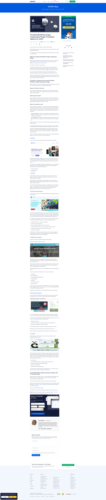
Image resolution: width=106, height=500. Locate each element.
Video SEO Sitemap (56, 486)
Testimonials (31, 480)
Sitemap (47, 496)
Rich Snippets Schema (44, 485)
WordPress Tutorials (73, 484)
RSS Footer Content (56, 482)
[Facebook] (65, 47)
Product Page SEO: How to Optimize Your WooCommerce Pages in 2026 (68, 56)
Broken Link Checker (43, 488)
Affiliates (31, 481)
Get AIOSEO (72, 1)
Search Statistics (43, 477)
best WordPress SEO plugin (38, 384)
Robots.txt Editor (43, 480)
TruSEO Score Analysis (44, 484)
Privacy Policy (38, 496)
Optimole (33, 138)
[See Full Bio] (42, 426)
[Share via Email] (39, 44)
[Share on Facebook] (31, 44)
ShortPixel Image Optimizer (37, 191)
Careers (31, 477)
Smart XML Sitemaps (56, 481)
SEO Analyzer (72, 485)
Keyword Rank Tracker (44, 476)
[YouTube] (72, 47)
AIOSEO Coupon (52, 496)
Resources (57, 1)
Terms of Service (32, 496)
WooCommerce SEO (43, 481)
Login (67, 1)
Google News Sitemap (56, 485)
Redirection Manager (56, 477)
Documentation (72, 477)
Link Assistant (55, 478)
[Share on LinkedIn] (37, 44)
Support (71, 476)
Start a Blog (72, 481)
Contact (31, 484)
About (31, 476)
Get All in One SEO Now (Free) (38, 413)
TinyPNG (33, 333)
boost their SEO (32, 315)
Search (62, 41)
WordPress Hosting (73, 480)
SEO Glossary (72, 488)
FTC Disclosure (43, 496)
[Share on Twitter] (34, 44)
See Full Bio (40, 426)
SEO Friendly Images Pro (36, 293)
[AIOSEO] (32, 1)
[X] (68, 47)
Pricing (49, 1)
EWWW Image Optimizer (36, 237)
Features (44, 1)
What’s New (52, 1)
